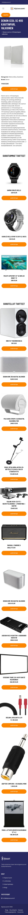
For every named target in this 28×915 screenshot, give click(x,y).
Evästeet (20, 910)
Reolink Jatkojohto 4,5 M (14, 718)
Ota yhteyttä (13, 910)
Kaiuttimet (20, 77)
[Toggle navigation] (3, 8)
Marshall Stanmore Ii (14, 545)
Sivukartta (20, 912)
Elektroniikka (12, 77)
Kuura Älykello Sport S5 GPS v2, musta (14, 237)
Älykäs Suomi (8, 878)
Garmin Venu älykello (14, 190)
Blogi (5, 887)
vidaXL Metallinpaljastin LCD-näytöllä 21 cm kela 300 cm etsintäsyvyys (14, 469)
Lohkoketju (7, 881)
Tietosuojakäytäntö (10, 912)
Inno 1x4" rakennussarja (14, 341)
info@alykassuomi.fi (6, 2)
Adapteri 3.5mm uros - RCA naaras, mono (14, 784)
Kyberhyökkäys (8, 884)
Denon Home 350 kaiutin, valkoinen (14, 377)
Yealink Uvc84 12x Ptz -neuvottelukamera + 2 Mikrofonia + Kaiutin (14, 504)
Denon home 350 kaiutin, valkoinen (14, 601)
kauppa (5, 15)
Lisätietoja (14, 89)
